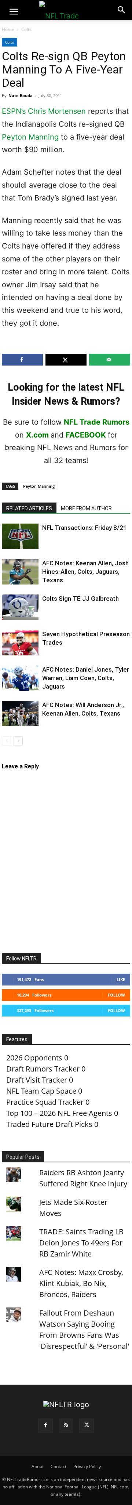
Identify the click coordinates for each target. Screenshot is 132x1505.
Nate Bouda (20, 95)
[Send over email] (109, 360)
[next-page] (18, 740)
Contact (58, 1466)
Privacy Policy (87, 1466)
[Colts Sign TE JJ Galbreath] (20, 607)
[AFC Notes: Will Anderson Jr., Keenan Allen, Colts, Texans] (20, 713)
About (38, 1466)
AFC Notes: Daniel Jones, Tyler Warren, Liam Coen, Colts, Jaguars (85, 678)
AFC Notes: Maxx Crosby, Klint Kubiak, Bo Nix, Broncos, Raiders (81, 1283)
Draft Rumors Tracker (43, 1069)
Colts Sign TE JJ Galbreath (80, 598)
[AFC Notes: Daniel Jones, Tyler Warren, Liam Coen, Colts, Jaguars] (20, 678)
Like (121, 979)
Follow (116, 995)
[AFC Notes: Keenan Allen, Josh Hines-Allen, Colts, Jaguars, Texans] (20, 571)
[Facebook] (45, 1425)
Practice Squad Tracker (45, 1102)
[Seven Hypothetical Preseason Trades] (20, 642)
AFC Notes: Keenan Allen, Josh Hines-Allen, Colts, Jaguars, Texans (85, 571)
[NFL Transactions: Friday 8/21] (20, 536)
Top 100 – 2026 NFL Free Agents (59, 1113)
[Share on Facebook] (22, 360)
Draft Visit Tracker (36, 1080)
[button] (13, 12)
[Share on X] (66, 360)
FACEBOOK (86, 435)
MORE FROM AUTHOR (86, 508)
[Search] (121, 10)
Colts (26, 29)
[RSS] (66, 1425)
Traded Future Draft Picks (49, 1124)
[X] (86, 1425)
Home (8, 29)
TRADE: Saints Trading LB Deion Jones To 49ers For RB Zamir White (81, 1243)
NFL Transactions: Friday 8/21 (84, 527)
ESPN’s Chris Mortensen (44, 111)
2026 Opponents (34, 1058)
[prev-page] (6, 740)
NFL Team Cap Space (41, 1091)
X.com (37, 435)
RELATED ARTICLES (29, 508)
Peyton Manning (30, 137)
